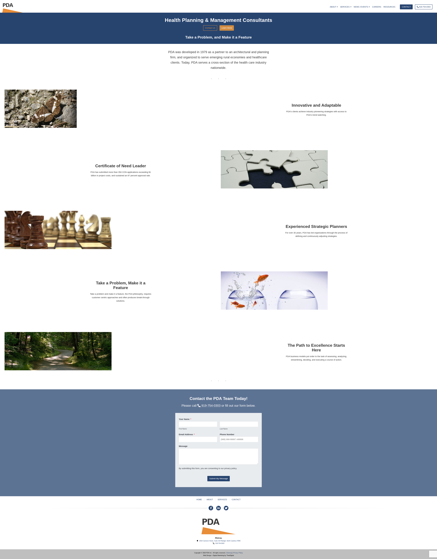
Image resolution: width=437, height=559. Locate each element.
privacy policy (230, 468)
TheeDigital (230, 555)
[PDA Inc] (12, 7)
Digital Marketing (218, 555)
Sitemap (229, 553)
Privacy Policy (238, 553)
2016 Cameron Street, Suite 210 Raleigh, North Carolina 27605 (219, 541)
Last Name (224, 429)
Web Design (207, 555)
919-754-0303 (211, 405)
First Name (183, 429)
